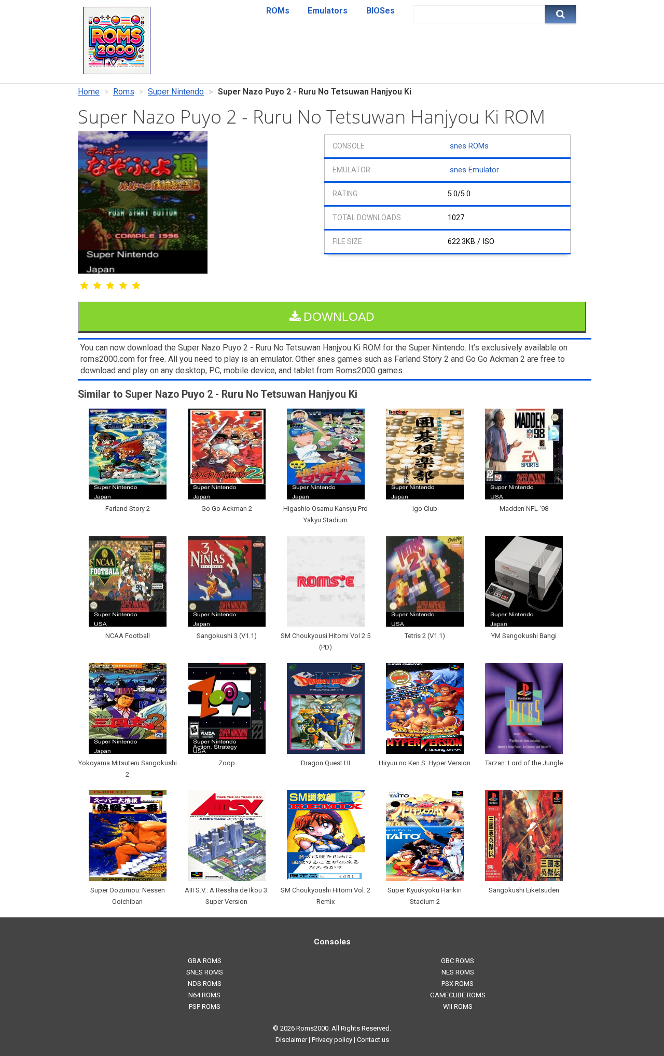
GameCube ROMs (458, 995)
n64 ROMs (204, 995)
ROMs (277, 11)
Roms (123, 92)
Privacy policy (332, 1040)
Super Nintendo (176, 92)
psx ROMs (457, 983)
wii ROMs (458, 1006)
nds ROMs (205, 983)
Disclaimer (291, 1040)
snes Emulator (474, 170)
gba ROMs (205, 961)
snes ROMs (469, 146)
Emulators (328, 11)
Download (337, 316)
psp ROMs (204, 1006)
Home (89, 92)
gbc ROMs (457, 961)
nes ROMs (457, 972)
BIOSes (380, 11)
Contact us (373, 1040)
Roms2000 (312, 1028)
